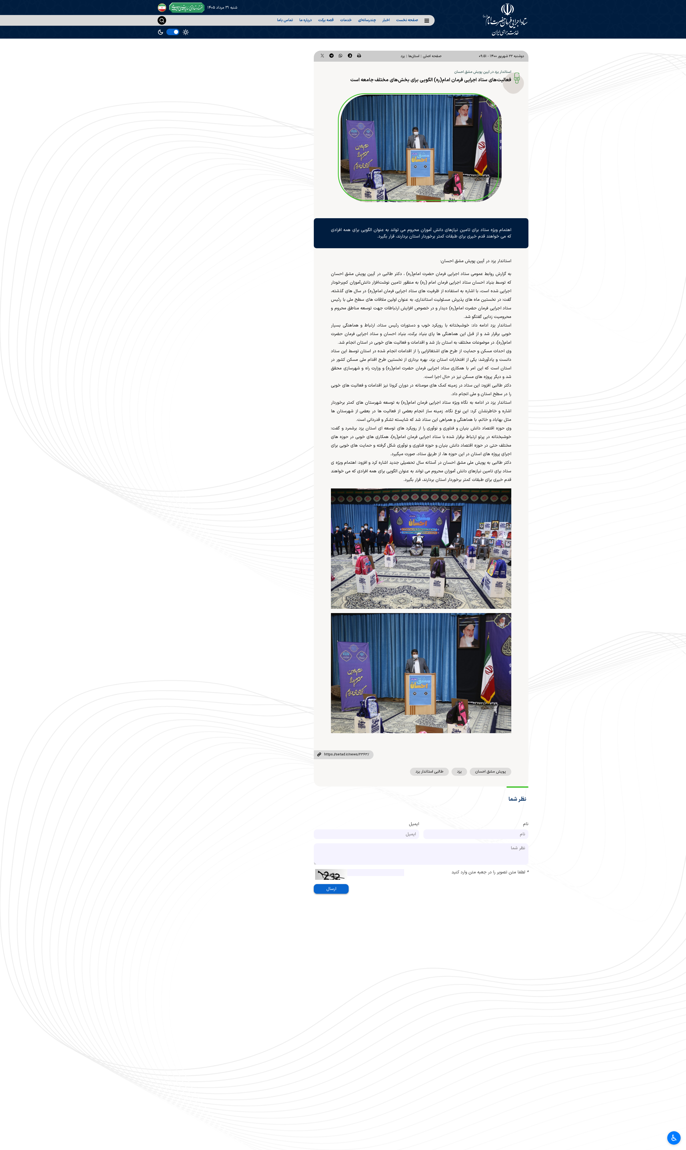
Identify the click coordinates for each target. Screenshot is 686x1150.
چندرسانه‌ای (367, 20)
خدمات (346, 20)
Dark (160, 32)
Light (186, 32)
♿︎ (674, 1138)
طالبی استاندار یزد (429, 771)
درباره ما (305, 20)
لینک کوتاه (319, 755)
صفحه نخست (407, 20)
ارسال (331, 889)
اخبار (386, 20)
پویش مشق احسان (490, 771)
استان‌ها (413, 56)
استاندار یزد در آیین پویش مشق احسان (482, 72)
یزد (403, 56)
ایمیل (414, 824)
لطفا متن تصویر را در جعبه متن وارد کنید (490, 872)
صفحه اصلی (432, 56)
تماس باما (285, 20)
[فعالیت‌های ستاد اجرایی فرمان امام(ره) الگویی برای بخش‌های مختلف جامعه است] (421, 148)
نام (525, 824)
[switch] (172, 32)
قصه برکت (326, 20)
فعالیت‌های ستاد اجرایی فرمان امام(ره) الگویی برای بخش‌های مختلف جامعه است (430, 80)
